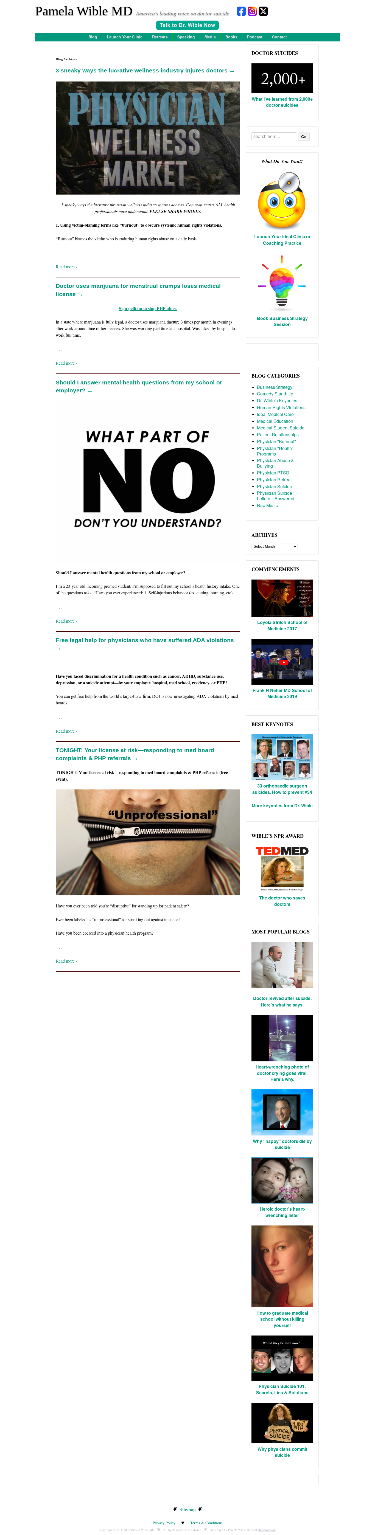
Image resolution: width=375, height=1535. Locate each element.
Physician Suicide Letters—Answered (275, 496)
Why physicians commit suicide (282, 1452)
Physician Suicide (274, 486)
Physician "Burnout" (276, 441)
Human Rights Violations (281, 407)
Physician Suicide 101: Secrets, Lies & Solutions (282, 1389)
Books (231, 37)
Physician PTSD (273, 473)
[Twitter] (263, 11)
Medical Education (275, 421)
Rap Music (267, 505)
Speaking (186, 37)
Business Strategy (274, 387)
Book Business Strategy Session (282, 321)
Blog (92, 37)
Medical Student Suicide (280, 427)
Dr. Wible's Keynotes (277, 400)
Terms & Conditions (206, 1522)
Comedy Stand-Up (275, 393)
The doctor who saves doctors (282, 901)
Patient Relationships (278, 434)
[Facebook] (241, 11)
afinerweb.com (267, 1530)
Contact (279, 37)
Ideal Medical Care (275, 414)
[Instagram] (252, 11)
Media (210, 37)
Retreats (160, 37)
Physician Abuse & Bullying (275, 463)
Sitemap (188, 1509)
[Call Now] (187, 26)
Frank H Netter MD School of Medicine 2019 (282, 693)
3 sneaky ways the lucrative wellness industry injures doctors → (145, 70)
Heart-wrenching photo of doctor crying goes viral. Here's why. (282, 1073)
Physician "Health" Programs (275, 451)
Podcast (254, 37)
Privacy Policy (164, 1522)
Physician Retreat (274, 479)
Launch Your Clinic (124, 37)
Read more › (66, 266)
